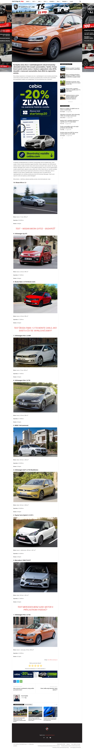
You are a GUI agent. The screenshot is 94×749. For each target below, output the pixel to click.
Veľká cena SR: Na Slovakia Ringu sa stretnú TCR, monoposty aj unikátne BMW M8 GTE (19, 719)
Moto (45, 1)
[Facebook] (14, 681)
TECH (58, 1)
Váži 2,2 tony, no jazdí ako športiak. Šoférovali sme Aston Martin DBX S (35, 719)
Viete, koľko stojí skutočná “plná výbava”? (49, 689)
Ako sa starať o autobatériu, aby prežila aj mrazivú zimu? (23, 689)
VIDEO (39, 1)
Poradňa (52, 1)
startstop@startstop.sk (49, 735)
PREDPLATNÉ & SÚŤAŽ (61, 744)
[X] (18, 681)
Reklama (68, 744)
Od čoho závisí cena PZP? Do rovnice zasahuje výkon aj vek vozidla (69, 133)
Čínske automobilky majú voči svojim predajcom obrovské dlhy (69, 127)
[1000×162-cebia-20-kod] (35, 674)
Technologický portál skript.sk (75, 747)
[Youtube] (50, 737)
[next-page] (56, 704)
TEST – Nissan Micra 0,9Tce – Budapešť (35, 228)
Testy (33, 1)
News (18, 47)
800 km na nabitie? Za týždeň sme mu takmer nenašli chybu (69, 109)
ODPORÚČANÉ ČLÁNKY (18, 704)
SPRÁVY (27, 1)
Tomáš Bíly (62, 129)
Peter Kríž (62, 123)
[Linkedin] (26, 697)
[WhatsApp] (21, 681)
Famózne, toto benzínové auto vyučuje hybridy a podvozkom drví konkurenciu (50, 719)
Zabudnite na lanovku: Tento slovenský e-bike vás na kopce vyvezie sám (70, 115)
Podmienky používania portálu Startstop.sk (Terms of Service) (49, 745)
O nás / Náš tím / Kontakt (75, 744)
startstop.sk (54, 659)
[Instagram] (24, 697)
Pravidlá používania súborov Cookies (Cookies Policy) (70, 745)
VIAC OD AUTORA (28, 704)
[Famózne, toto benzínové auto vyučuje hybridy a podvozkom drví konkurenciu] (50, 712)
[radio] (29, 665)
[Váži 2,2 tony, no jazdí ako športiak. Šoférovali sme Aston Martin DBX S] (35, 712)
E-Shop (71, 1)
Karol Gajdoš (17, 56)
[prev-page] (55, 704)
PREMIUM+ (64, 1)
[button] (80, 1)
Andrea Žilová (62, 117)
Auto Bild (50, 659)
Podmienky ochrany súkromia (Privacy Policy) (61, 747)
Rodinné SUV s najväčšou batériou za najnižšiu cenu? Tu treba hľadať (69, 121)
